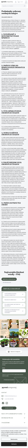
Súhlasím (14, 444)
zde (7, 436)
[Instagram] (6, 403)
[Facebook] (2, 403)
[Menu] (26, 2)
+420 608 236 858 (9, 399)
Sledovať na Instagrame (15, 351)
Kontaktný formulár (9, 408)
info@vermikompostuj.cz (10, 396)
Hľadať (24, 6)
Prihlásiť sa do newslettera (9, 379)
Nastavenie (14, 439)
